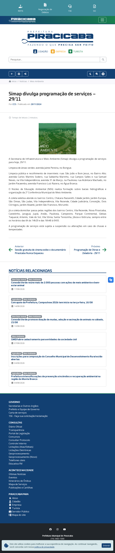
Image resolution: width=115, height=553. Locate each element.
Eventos (13, 477)
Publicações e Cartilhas (21, 487)
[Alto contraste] (90, 73)
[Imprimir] (19, 73)
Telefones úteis (17, 460)
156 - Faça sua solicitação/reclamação (28, 416)
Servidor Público (20, 511)
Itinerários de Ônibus (20, 480)
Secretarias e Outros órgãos (23, 405)
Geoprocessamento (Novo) (23, 456)
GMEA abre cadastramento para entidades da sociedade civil (44, 339)
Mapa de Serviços (18, 484)
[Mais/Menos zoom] (97, 73)
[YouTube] (64, 529)
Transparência (16, 430)
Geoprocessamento (19, 453)
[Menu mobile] (102, 20)
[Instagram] (57, 529)
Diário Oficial (15, 426)
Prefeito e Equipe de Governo (24, 409)
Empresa (61, 51)
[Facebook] (50, 529)
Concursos (14, 436)
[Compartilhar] (25, 73)
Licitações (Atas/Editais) (21, 446)
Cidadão (43, 51)
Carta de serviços (18, 412)
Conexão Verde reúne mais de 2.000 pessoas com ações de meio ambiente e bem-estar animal (55, 284)
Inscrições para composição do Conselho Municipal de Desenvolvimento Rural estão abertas (56, 358)
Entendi (106, 545)
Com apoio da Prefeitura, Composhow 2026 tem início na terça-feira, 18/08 (52, 302)
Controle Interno (18, 443)
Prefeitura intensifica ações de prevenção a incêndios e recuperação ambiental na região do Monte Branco (55, 377)
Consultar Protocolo (19, 440)
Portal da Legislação (19, 433)
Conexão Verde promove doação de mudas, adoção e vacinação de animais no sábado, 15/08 (57, 321)
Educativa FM (15, 463)
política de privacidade (44, 547)
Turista (78, 51)
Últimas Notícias (17, 474)
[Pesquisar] (103, 59)
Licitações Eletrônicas (20, 450)
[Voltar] (12, 73)
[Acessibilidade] (103, 73)
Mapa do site (19, 514)
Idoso (15, 498)
